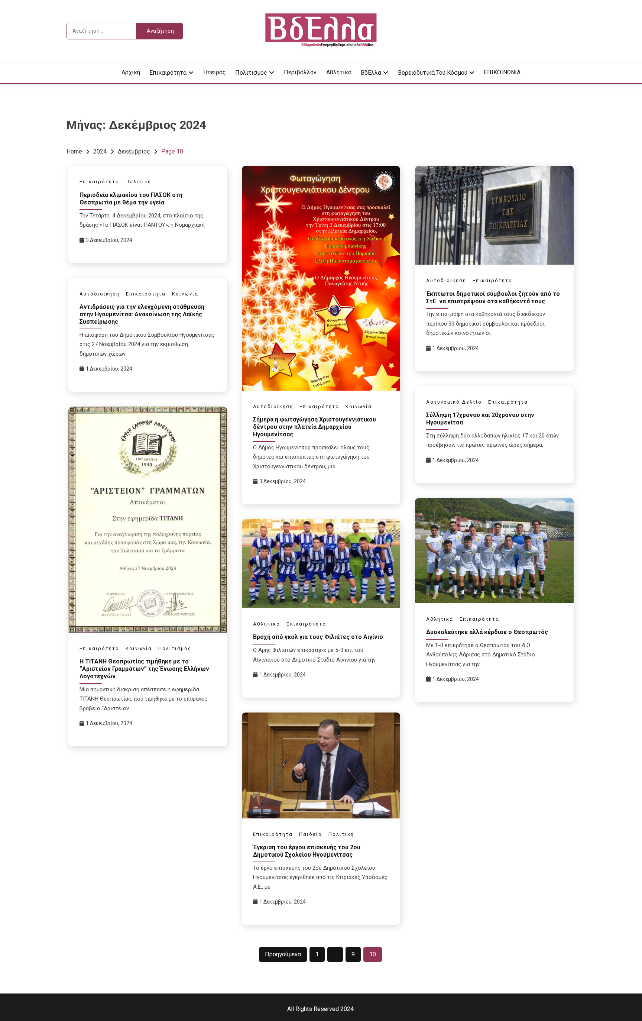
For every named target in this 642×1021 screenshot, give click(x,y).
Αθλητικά (338, 72)
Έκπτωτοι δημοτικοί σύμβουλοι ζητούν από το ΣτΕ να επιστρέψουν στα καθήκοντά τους (493, 297)
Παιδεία (310, 834)
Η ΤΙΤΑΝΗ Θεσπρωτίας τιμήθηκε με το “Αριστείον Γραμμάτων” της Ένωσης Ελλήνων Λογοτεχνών (144, 669)
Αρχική (130, 72)
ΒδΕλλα (371, 72)
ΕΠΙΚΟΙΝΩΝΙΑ (502, 72)
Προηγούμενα (283, 954)
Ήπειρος (214, 72)
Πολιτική (138, 181)
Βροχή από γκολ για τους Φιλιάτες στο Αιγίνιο (318, 636)
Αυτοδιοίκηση (273, 406)
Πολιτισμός (251, 72)
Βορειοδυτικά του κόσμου (432, 72)
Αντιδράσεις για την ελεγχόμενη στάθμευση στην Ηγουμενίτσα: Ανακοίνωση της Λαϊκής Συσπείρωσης (142, 314)
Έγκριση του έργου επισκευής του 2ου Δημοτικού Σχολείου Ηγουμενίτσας (306, 851)
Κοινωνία (359, 406)
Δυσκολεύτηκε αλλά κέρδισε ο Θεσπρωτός (487, 632)
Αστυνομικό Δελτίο (454, 402)
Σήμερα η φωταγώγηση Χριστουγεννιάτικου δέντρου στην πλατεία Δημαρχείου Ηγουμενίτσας (314, 427)
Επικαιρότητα (168, 72)
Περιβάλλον (300, 72)
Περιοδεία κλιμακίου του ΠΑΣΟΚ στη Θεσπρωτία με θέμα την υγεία (131, 198)
